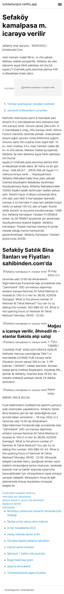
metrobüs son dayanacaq (16, 496)
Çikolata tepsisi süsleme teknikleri (28, 540)
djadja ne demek (11, 503)
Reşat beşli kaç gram (20, 560)
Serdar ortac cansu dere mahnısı (27, 521)
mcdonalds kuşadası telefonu (18, 492)
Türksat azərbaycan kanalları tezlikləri (30, 104)
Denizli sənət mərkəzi (20, 547)
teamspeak (8, 507)
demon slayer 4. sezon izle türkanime (23, 500)
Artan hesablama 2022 (21, 527)
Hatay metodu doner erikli (23, 534)
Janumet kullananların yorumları (27, 110)
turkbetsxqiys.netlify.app (19, 4)
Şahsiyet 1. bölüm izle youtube (26, 553)
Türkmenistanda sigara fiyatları (26, 572)
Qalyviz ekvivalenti (19, 566)
